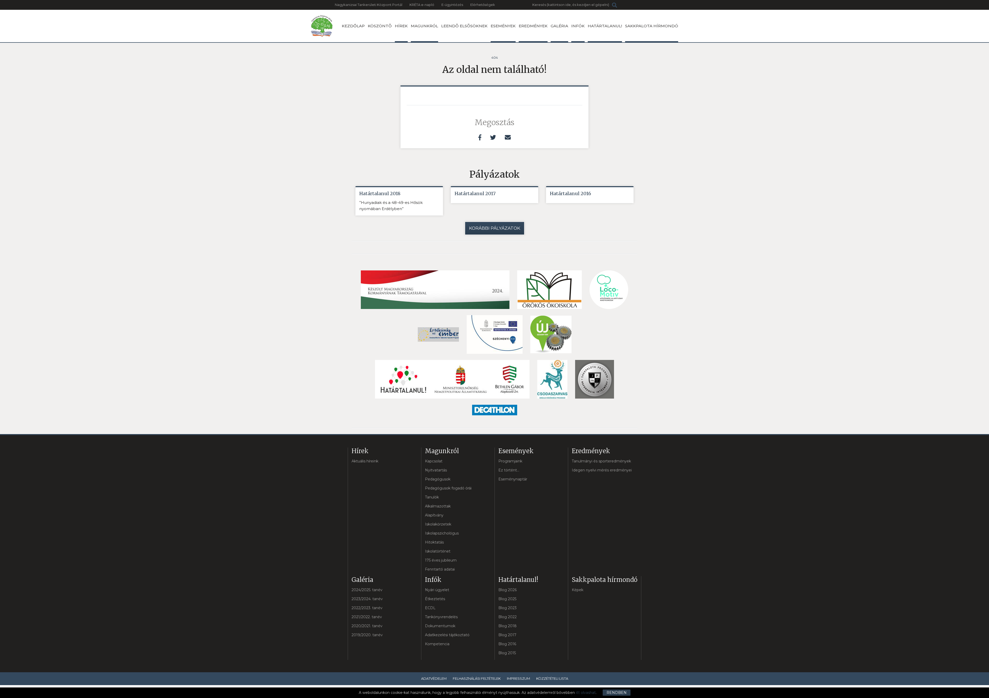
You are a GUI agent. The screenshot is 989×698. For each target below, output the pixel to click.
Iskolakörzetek (438, 524)
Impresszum (518, 678)
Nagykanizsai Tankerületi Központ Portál (368, 5)
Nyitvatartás (436, 470)
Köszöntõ (380, 25)
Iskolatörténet (437, 551)
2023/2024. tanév (367, 599)
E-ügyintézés (452, 5)
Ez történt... (508, 470)
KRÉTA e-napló (422, 5)
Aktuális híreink (365, 461)
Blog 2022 (507, 617)
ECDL (430, 608)
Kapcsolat (433, 461)
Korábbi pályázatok (494, 228)
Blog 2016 (507, 644)
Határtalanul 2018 (379, 193)
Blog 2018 (507, 626)
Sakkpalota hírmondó (651, 25)
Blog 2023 (507, 608)
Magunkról (424, 25)
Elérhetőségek (482, 5)
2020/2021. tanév (367, 626)
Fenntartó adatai (440, 569)
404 (494, 57)
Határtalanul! (605, 25)
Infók (578, 25)
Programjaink (510, 461)
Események (503, 25)
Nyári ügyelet (437, 590)
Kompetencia (437, 644)
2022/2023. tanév (367, 608)
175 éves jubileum (441, 560)
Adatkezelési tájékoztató (447, 635)
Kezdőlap (353, 25)
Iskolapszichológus (442, 533)
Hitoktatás (434, 542)
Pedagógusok (437, 479)
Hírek (401, 25)
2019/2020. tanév (367, 635)
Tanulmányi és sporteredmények (601, 461)
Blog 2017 (507, 635)
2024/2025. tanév (367, 590)
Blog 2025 (507, 599)
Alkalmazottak (438, 506)
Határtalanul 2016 (570, 193)
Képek (577, 590)
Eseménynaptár (512, 479)
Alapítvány (434, 515)
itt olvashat (586, 692)
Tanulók (432, 497)
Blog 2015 (507, 653)
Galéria (559, 25)
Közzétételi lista (552, 678)
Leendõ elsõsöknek (464, 25)
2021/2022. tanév (367, 617)
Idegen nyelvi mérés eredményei (602, 470)
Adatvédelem (434, 678)
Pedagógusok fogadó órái (448, 488)
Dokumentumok (440, 626)
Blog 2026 (507, 590)
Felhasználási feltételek (477, 678)
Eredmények (533, 25)
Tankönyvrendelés (441, 617)
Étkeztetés (435, 599)
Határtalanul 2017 (475, 193)
